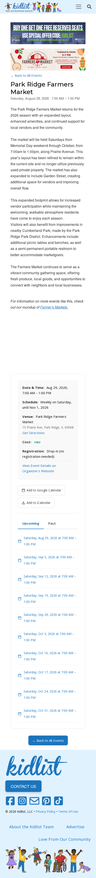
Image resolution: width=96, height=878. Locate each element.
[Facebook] (10, 801)
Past (52, 523)
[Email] (34, 801)
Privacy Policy (45, 811)
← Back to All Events (26, 75)
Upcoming (30, 523)
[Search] (89, 6)
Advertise (75, 826)
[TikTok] (58, 801)
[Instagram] (22, 801)
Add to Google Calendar (44, 490)
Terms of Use (68, 811)
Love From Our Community (64, 839)
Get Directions (33, 433)
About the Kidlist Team (31, 826)
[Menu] (78, 6)
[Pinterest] (46, 801)
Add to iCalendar (38, 503)
